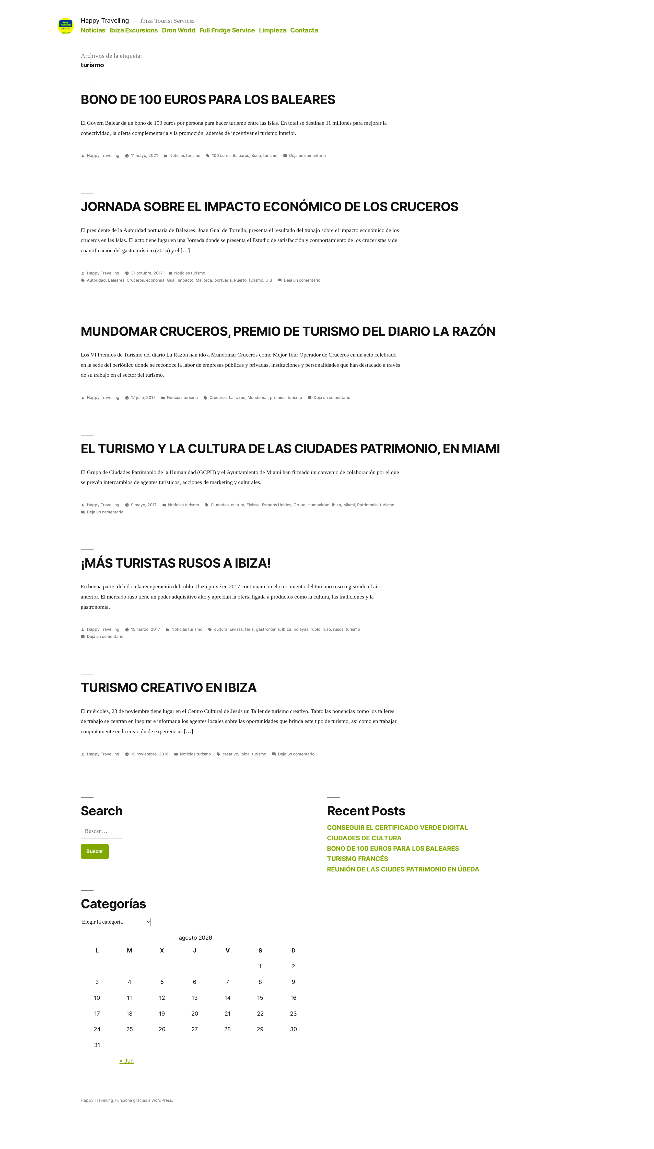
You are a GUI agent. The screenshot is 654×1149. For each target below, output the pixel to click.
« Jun (127, 1060)
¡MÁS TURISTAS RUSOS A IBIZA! (176, 563)
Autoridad (96, 280)
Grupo (299, 504)
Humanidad (319, 504)
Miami (349, 504)
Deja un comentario (307, 155)
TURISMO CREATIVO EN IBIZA (169, 687)
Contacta (304, 30)
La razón (237, 397)
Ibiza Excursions (134, 30)
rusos (338, 629)
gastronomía (268, 629)
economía (155, 280)
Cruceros (135, 280)
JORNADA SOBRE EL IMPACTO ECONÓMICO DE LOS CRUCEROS (270, 206)
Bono (256, 155)
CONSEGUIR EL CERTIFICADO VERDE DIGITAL (397, 827)
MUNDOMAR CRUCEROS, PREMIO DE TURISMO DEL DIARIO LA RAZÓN (288, 331)
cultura (237, 504)
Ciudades (220, 504)
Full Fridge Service (227, 30)
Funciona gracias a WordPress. (144, 1100)
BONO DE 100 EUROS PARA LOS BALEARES (208, 99)
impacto (185, 280)
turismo (270, 155)
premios (277, 397)
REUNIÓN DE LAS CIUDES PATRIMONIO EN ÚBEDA (403, 869)
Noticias (93, 30)
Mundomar (258, 397)
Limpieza (272, 30)
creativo (230, 754)
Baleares (241, 155)
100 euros (221, 155)
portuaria (223, 280)
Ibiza (336, 504)
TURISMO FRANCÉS (357, 859)
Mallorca (204, 280)
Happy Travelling (105, 20)
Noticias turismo (184, 155)
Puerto (240, 280)
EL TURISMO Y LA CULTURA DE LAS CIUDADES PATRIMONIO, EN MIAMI (290, 448)
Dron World (178, 30)
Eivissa (253, 504)
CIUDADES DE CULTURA (364, 838)
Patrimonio (367, 504)
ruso (327, 629)
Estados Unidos (276, 504)
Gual (171, 280)
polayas (301, 629)
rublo (315, 629)
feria (249, 629)
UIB (268, 280)
